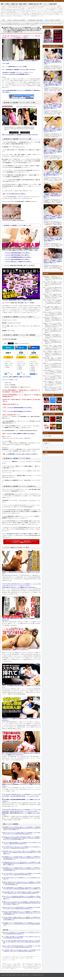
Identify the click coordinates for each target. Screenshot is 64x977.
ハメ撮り (21, 956)
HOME (3, 20)
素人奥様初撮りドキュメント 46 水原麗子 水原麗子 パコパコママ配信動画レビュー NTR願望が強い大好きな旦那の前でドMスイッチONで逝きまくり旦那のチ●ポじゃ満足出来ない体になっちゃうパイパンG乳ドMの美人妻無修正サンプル (22, 858)
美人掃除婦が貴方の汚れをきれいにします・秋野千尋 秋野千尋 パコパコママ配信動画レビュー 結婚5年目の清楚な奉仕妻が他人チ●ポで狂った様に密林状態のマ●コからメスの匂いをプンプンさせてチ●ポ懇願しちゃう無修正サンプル (22, 863)
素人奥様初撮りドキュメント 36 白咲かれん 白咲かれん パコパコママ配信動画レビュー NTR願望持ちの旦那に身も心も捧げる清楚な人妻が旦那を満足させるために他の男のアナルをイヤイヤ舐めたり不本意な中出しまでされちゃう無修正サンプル (22, 828)
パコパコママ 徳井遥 (11, 959)
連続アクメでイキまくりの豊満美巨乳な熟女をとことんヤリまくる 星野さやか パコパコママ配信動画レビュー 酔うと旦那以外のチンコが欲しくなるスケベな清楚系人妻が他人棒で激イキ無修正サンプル (53, 366)
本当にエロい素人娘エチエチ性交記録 (52, 20)
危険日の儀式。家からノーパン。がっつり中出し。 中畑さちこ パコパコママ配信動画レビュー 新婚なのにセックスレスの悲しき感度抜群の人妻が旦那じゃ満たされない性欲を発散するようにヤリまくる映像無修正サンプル (22, 852)
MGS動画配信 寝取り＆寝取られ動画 (35, 20)
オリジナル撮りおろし (6, 956)
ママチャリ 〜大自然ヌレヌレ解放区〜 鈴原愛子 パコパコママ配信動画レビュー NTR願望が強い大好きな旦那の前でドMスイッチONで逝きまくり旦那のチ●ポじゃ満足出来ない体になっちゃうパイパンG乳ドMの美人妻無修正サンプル (21, 918)
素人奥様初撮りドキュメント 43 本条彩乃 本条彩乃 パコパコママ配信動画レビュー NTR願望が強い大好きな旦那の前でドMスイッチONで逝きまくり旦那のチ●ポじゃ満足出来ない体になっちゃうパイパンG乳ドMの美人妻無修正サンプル (22, 869)
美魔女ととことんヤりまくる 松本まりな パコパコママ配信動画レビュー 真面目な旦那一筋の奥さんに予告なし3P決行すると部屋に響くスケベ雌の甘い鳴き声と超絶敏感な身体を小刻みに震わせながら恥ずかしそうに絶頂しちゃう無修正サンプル (22, 903)
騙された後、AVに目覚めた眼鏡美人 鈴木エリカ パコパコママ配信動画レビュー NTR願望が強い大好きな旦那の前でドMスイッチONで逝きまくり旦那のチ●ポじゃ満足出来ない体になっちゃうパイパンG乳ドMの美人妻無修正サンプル (21, 913)
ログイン (46, 454)
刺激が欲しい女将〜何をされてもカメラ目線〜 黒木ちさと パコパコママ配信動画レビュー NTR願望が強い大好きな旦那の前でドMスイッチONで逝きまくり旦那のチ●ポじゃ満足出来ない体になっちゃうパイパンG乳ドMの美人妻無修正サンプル (22, 883)
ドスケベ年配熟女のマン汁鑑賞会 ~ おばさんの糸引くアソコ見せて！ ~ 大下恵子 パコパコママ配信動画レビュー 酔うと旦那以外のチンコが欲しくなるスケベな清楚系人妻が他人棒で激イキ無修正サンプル (53, 353)
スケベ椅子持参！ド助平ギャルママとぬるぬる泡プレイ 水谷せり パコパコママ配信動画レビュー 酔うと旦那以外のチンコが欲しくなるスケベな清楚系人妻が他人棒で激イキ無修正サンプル (53, 302)
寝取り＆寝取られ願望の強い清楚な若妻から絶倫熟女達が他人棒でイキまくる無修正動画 (29, 4)
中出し (25, 956)
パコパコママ (17, 956)
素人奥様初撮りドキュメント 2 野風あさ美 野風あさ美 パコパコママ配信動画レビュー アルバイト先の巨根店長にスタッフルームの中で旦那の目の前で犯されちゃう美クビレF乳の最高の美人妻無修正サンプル (21, 924)
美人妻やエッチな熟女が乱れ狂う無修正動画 (16, 20)
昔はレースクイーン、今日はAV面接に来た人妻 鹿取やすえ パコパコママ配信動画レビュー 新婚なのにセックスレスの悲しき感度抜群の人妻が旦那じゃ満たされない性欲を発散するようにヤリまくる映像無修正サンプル (22, 897)
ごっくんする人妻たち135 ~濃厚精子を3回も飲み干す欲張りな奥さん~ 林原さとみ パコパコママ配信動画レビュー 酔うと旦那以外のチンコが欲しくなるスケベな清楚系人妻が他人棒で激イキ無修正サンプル (21, 942)
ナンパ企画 (13, 956)
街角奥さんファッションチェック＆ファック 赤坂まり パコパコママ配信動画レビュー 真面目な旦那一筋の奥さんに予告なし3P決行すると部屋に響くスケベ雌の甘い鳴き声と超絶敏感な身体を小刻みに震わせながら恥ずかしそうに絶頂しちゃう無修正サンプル (11, 966)
